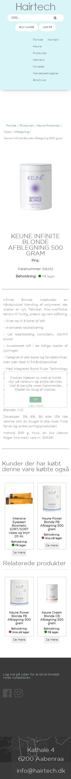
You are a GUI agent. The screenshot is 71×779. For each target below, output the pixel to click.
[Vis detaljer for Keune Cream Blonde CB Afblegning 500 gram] (52, 592)
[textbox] (27, 17)
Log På (47, 27)
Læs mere (35, 405)
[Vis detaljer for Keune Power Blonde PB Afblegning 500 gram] (52, 498)
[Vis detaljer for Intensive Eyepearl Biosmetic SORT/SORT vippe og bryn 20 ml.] (19, 498)
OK (35, 399)
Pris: (36, 260)
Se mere (19, 552)
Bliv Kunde (26, 27)
